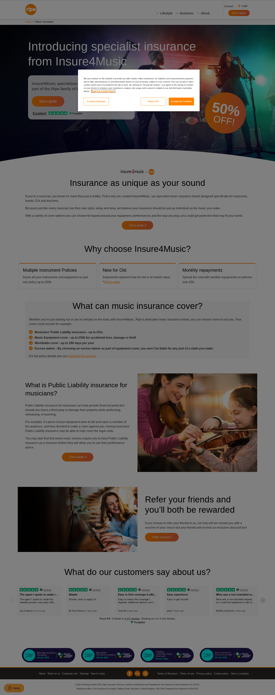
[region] (139, 90)
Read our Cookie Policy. (103, 91)
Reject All (153, 101)
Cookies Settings (96, 101)
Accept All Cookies (181, 101)
